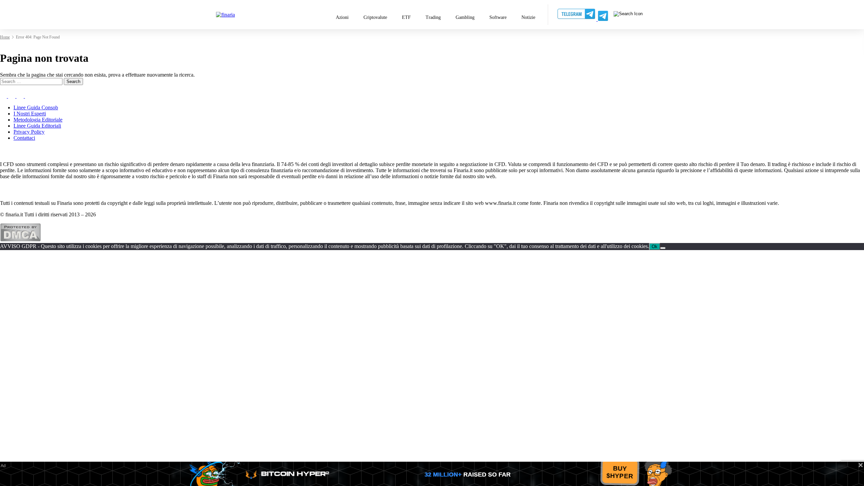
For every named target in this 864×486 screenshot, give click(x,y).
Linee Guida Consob (36, 107)
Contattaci (24, 138)
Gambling (465, 17)
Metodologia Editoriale (38, 120)
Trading (433, 17)
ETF (406, 17)
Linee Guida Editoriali (37, 126)
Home (5, 37)
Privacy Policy (29, 132)
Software (498, 17)
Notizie (528, 17)
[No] (663, 248)
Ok (654, 246)
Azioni (342, 17)
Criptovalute (375, 17)
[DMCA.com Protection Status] (20, 240)
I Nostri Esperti (30, 113)
